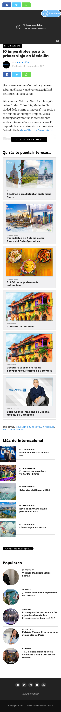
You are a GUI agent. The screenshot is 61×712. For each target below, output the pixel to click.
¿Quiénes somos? (30, 694)
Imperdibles (48, 427)
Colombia (21, 427)
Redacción (23, 62)
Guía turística (34, 427)
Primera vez (18, 429)
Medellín (7, 429)
